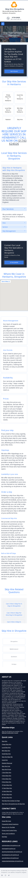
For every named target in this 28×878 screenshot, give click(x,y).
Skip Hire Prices (6, 769)
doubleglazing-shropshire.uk (10, 855)
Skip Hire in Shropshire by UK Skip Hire (13, 804)
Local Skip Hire (6, 747)
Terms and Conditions (8, 833)
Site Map (4, 837)
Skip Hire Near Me (7, 757)
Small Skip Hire (6, 754)
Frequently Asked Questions (10, 824)
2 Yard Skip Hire (6, 772)
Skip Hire (4, 741)
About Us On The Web (8, 827)
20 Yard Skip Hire (7, 794)
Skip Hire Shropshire (14, 9)
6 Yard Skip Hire (6, 779)
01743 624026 (18, 142)
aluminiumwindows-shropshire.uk (12, 852)
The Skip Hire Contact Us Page (11, 801)
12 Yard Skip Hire (7, 788)
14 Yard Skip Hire (7, 791)
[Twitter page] (9, 875)
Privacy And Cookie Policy (9, 830)
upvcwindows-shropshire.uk (10, 858)
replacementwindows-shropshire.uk (12, 861)
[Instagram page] (5, 875)
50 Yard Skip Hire (7, 797)
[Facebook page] (2, 875)
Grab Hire (5, 760)
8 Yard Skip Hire (6, 782)
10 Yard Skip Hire (7, 785)
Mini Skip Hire (6, 751)
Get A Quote (14, 71)
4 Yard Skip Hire (6, 776)
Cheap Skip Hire (6, 744)
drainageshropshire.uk (8, 848)
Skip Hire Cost (6, 766)
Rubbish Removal (7, 763)
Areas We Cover (6, 821)
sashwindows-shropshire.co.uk (11, 845)
